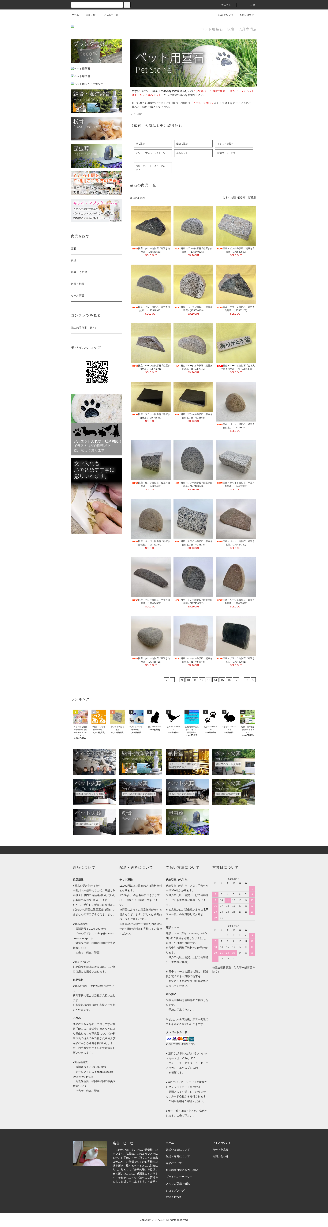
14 (215, 680)
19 (246, 680)
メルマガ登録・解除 (178, 1183)
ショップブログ (175, 1190)
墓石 (140, 114)
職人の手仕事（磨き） (84, 327)
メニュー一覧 (111, 14)
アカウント (227, 5)
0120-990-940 (225, 14)
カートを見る (220, 1149)
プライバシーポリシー (179, 1176)
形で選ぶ (140, 143)
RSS (168, 1197)
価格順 (241, 197)
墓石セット (182, 153)
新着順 (252, 197)
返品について (174, 1163)
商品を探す (91, 14)
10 (188, 680)
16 (229, 680)
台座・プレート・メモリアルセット (152, 168)
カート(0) (249, 5)
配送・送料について (178, 1156)
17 (235, 680)
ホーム (75, 14)
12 (201, 680)
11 (195, 680)
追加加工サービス (226, 153)
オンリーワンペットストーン (150, 153)
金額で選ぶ (182, 143)
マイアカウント (221, 1142)
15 (222, 680)
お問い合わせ (247, 14)
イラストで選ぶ (225, 143)
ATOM (177, 1197)
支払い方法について (178, 1149)
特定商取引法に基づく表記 (182, 1169)
